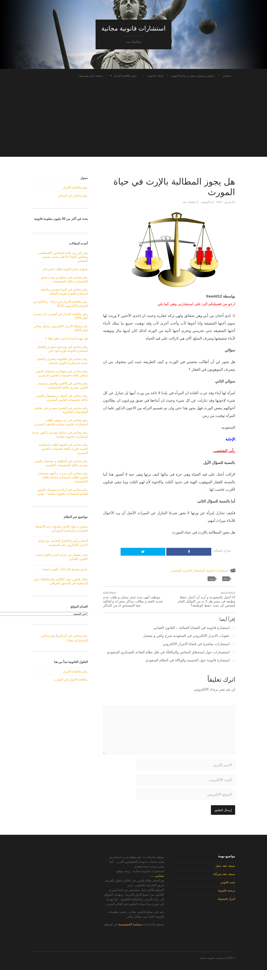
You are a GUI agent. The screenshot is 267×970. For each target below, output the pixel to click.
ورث (211, 578)
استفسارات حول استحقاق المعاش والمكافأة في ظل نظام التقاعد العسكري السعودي (168, 652)
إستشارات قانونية (217, 570)
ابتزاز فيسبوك (226, 898)
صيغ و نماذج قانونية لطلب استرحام (65, 269)
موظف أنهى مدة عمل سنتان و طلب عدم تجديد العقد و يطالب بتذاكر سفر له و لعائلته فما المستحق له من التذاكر (133, 599)
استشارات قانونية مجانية (133, 28)
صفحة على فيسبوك (90, 75)
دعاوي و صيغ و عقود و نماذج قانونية (193, 75)
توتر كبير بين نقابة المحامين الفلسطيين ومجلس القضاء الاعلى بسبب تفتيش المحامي (63, 257)
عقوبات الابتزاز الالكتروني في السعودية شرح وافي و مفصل (186, 636)
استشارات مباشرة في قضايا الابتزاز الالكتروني (196, 644)
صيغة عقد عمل (225, 865)
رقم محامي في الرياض (73, 195)
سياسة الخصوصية (130, 924)
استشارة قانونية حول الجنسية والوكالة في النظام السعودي (187, 660)
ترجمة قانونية (226, 890)
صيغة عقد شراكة (224, 874)
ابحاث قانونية (155, 75)
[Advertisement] (133, 129)
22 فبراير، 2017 (225, 202)
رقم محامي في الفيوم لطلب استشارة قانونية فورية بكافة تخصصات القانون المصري (63, 448)
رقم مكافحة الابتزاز (125, 75)
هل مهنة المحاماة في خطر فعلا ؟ (66, 338)
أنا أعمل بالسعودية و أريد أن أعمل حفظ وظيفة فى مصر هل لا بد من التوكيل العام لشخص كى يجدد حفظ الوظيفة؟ (206, 599)
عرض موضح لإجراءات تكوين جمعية (65, 569)
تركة (225, 578)
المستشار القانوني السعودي (188, 570)
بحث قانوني (227, 882)
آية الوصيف (207, 202)
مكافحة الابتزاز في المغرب (70, 679)
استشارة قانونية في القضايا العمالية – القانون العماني (191, 628)
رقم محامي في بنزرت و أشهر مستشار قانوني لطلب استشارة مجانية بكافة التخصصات (63, 477)
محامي (227, 75)
